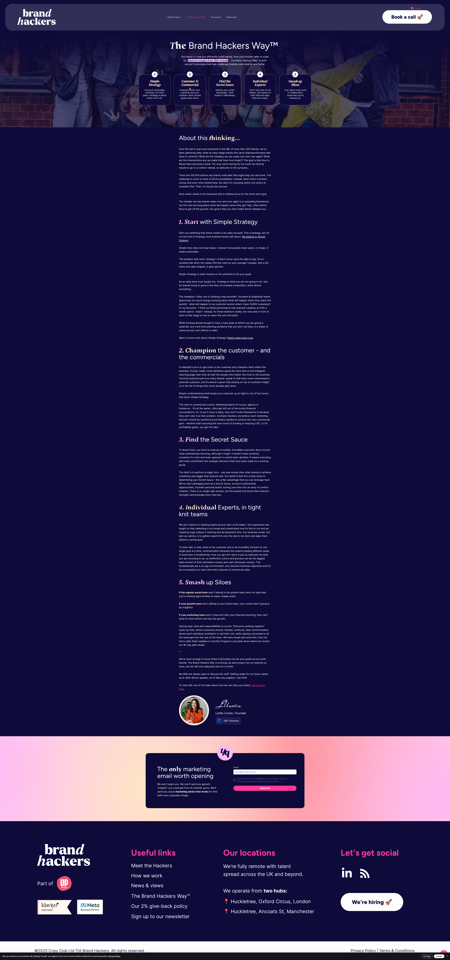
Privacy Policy (114, 956)
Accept (439, 956)
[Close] (447, 956)
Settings (427, 956)
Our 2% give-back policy (159, 906)
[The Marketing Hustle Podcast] (365, 873)
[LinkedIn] (347, 873)
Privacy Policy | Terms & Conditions (383, 950)
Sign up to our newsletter (160, 916)
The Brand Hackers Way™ (160, 896)
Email (236, 767)
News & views (147, 885)
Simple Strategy (155, 83)
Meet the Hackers (151, 865)
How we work (146, 876)
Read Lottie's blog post (240, 337)
